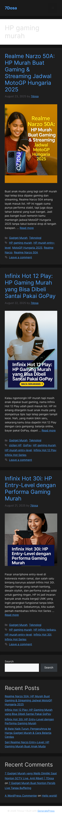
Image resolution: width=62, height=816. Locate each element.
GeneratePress (46, 810)
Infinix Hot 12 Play (45, 450)
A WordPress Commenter (21, 795)
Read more (27, 228)
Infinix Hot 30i (42, 634)
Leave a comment (20, 257)
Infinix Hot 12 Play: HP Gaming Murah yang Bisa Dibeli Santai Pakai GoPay (30, 285)
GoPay (27, 445)
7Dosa (11, 8)
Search (9, 661)
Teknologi (35, 237)
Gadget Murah (18, 237)
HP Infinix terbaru (45, 629)
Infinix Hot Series (15, 455)
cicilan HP (15, 445)
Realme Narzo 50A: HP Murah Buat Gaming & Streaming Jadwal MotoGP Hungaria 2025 (30, 73)
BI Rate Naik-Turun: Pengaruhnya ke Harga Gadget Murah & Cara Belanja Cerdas (28, 732)
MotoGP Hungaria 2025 (27, 247)
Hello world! (49, 795)
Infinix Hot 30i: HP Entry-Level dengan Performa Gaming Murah (30, 488)
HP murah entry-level (18, 450)
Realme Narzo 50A (26, 252)
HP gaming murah (20, 242)
